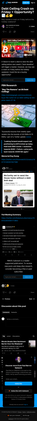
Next (30, 299)
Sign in (33, 3)
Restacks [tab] (14, 312)
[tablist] (10, 312)
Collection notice (31, 412)
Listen (33, 26)
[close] (31, 357)
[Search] (33, 336)
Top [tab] (4, 336)
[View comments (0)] (10, 32)
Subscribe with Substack (20, 391)
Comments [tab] (6, 312)
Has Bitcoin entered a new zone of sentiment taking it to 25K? (13, 347)
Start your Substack (14, 415)
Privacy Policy (21, 399)
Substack (10, 419)
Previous (7, 299)
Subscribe (26, 3)
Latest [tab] (9, 336)
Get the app (26, 415)
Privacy (20, 412)
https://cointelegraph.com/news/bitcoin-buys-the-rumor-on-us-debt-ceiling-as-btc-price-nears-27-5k (18, 97)
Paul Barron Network (12, 25)
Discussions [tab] (16, 336)
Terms (24, 412)
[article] (18, 347)
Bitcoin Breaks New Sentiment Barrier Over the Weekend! (14, 343)
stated (28, 137)
